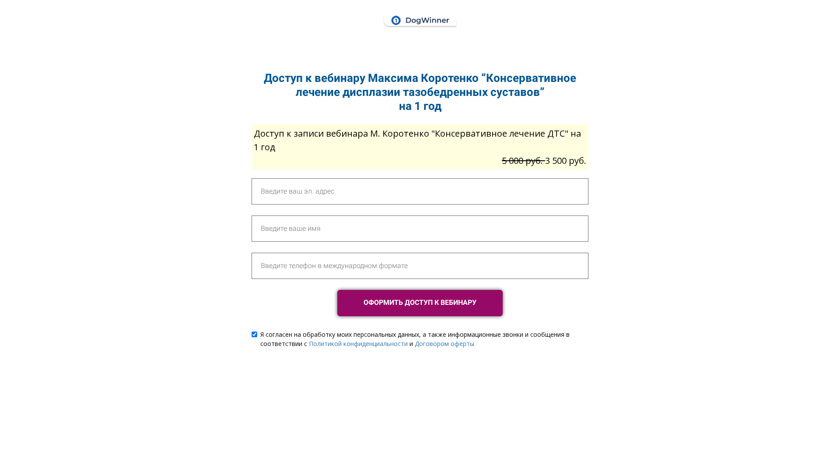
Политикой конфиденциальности (358, 343)
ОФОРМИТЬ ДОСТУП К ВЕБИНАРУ (420, 302)
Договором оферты (444, 343)
